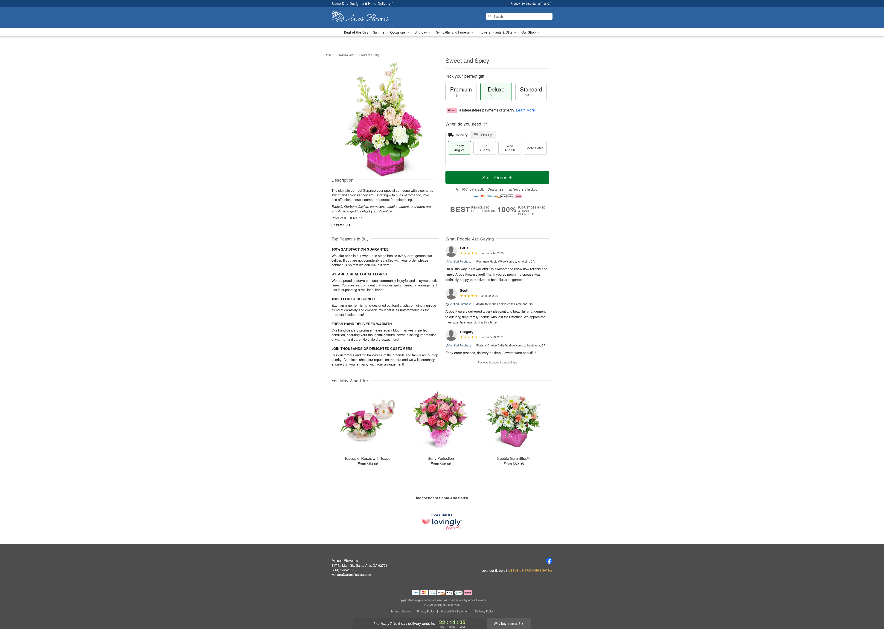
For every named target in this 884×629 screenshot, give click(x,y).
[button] (872, 609)
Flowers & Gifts (345, 55)
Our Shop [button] (529, 32)
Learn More (525, 110)
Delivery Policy (484, 611)
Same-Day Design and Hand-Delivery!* (362, 3)
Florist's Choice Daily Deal (493, 345)
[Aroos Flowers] (365, 17)
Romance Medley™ (489, 261)
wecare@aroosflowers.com (351, 574)
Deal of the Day (356, 32)
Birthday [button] (421, 32)
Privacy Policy (426, 611)
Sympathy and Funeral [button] (453, 32)
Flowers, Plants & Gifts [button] (496, 32)
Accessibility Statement (454, 611)
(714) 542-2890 (343, 570)
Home (327, 55)
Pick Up (486, 134)
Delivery (462, 135)
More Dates (535, 148)
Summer (379, 32)
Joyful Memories (487, 304)
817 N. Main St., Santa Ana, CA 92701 (359, 565)
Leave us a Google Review (530, 570)
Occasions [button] (398, 32)
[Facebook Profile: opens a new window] (549, 561)
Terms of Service (401, 611)
